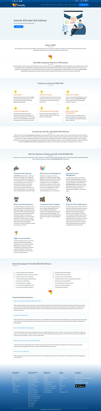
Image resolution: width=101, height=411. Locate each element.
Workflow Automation (33, 400)
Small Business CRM (48, 382)
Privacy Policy (15, 390)
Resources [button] (53, 4)
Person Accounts (63, 378)
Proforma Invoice (31, 402)
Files (60, 390)
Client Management (48, 390)
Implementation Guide (17, 378)
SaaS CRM (46, 378)
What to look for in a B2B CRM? (21, 351)
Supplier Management (32, 390)
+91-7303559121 (80, 376)
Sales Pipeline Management (34, 398)
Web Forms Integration (33, 392)
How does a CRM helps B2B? (20, 315)
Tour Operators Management (50, 388)
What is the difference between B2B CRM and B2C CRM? (27, 301)
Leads (60, 382)
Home (42, 4)
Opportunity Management (33, 382)
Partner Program (16, 380)
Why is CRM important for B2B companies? (24, 327)
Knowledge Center (63, 392)
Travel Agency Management (50, 386)
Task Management (32, 388)
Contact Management (33, 380)
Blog (13, 382)
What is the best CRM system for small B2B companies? (27, 340)
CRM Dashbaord (31, 404)
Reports (61, 388)
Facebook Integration (32, 394)
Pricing (66, 4)
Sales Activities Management (34, 396)
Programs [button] (60, 4)
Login (81, 0)
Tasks (60, 384)
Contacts (61, 380)
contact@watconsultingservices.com (83, 378)
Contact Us (75, 4)
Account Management (33, 378)
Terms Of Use (15, 392)
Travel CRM (46, 376)
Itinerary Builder (31, 376)
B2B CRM (46, 380)
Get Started (84, 4)
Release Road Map (16, 386)
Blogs (70, 4)
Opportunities (62, 386)
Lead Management (32, 384)
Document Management (33, 386)
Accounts (61, 376)
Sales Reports (31, 406)
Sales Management (48, 392)
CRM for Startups (47, 384)
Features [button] (47, 4)
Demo (76, 0)
